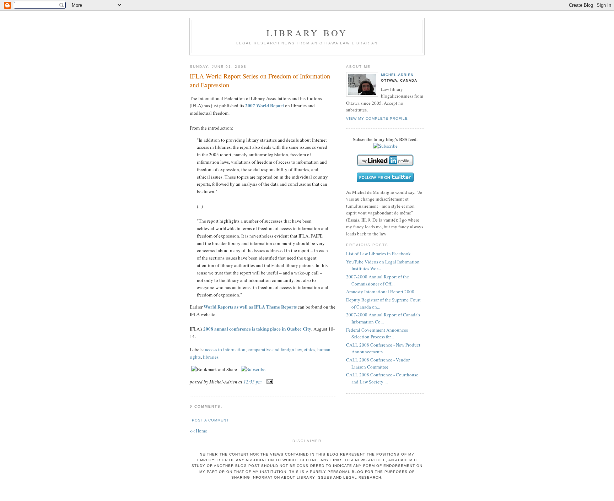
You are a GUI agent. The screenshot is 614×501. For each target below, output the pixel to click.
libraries (211, 357)
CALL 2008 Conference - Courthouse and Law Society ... (382, 378)
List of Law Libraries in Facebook (378, 253)
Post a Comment (210, 420)
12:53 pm (252, 382)
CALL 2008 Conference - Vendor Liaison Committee (378, 363)
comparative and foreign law (275, 349)
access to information (225, 349)
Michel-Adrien (397, 75)
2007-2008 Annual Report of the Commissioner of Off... (377, 280)
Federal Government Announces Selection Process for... (377, 333)
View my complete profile (377, 118)
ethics (309, 349)
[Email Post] (268, 382)
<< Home (198, 431)
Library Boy (307, 33)
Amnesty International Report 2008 (380, 291)
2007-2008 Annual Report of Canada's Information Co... (383, 318)
